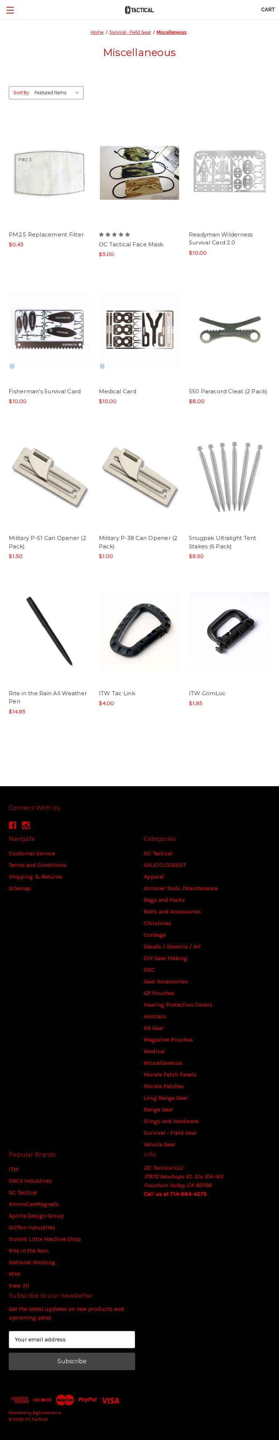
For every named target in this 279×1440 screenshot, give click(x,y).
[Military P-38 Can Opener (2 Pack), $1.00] (139, 476)
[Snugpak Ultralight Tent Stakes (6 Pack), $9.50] (229, 476)
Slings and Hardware (171, 1121)
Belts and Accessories (172, 911)
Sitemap (20, 888)
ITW (14, 1169)
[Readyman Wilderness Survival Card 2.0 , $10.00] (229, 173)
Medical (154, 1051)
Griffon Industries (32, 1227)
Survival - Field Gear (170, 1132)
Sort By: (21, 92)
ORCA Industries (30, 1180)
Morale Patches (164, 1086)
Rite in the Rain (29, 1250)
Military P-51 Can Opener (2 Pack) (47, 542)
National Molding (32, 1262)
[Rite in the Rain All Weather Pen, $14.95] (49, 631)
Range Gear (158, 1109)
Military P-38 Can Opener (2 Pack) (138, 542)
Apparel (154, 876)
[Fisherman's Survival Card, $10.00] (49, 329)
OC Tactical (158, 853)
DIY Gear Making (165, 958)
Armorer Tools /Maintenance (181, 888)
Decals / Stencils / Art (172, 946)
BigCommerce (47, 1412)
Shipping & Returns (35, 876)
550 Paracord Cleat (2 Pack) (228, 391)
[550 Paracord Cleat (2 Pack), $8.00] (229, 329)
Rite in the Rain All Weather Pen (48, 697)
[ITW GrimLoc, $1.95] (229, 631)
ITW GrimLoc (207, 693)
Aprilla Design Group (36, 1215)
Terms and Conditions (37, 865)
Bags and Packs (164, 899)
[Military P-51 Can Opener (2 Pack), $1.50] (49, 476)
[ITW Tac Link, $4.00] (139, 631)
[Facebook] (12, 825)
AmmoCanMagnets (34, 1204)
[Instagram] (26, 825)
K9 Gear (154, 1028)
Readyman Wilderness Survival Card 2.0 (221, 238)
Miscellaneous (163, 1062)
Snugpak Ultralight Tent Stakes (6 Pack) (222, 542)
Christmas (157, 923)
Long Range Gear (166, 1097)
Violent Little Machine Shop (45, 1239)
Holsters (155, 1016)
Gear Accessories (166, 981)
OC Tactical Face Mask (131, 244)
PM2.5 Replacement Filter (46, 234)
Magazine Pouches (168, 1039)
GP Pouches (159, 993)
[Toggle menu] (10, 10)
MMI (15, 1273)
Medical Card (117, 391)
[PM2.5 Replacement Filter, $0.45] (49, 173)
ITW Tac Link (117, 693)
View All (19, 1285)
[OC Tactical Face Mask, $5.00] (139, 173)
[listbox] (58, 93)
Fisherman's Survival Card (45, 391)
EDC (149, 969)
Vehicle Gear (159, 1144)
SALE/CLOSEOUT (165, 865)
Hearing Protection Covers (178, 1004)
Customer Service (32, 853)
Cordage (155, 934)
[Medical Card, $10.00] (139, 329)
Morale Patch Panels (170, 1074)
